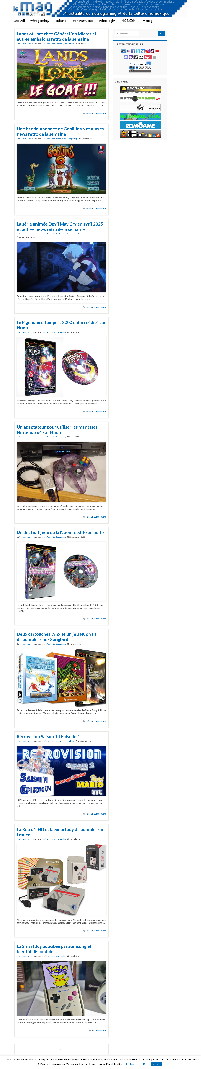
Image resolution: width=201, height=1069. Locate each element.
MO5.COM (129, 20)
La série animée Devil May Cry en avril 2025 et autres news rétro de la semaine (60, 226)
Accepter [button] (156, 1064)
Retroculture (69, 44)
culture (61, 20)
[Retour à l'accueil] (100, 8)
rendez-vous (83, 20)
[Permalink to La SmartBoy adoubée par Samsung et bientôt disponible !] (61, 988)
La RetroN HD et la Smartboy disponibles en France (60, 832)
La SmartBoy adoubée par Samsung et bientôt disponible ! (54, 949)
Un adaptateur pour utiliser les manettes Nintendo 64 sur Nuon (57, 429)
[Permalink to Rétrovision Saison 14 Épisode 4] (61, 770)
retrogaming (40, 20)
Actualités (51, 44)
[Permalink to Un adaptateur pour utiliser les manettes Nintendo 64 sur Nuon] (61, 471)
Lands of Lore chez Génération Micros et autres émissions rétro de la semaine (57, 36)
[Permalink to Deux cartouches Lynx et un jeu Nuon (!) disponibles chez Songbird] (61, 677)
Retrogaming (72, 139)
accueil (19, 20)
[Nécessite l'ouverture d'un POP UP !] (140, 66)
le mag (148, 20)
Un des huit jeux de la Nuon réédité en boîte (60, 532)
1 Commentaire (99, 1030)
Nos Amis (59, 44)
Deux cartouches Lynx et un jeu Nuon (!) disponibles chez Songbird (56, 636)
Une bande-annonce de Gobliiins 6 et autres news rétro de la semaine (60, 131)
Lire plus (61, 1049)
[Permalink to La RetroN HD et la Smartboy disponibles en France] (61, 880)
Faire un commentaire (96, 113)
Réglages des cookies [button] (136, 1064)
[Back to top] (194, 1062)
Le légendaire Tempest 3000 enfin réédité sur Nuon (61, 325)
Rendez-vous (61, 234)
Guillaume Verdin (26, 44)
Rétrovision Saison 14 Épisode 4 (48, 736)
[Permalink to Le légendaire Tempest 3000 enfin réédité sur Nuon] (61, 366)
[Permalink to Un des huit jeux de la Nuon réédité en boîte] (61, 571)
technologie (107, 20)
